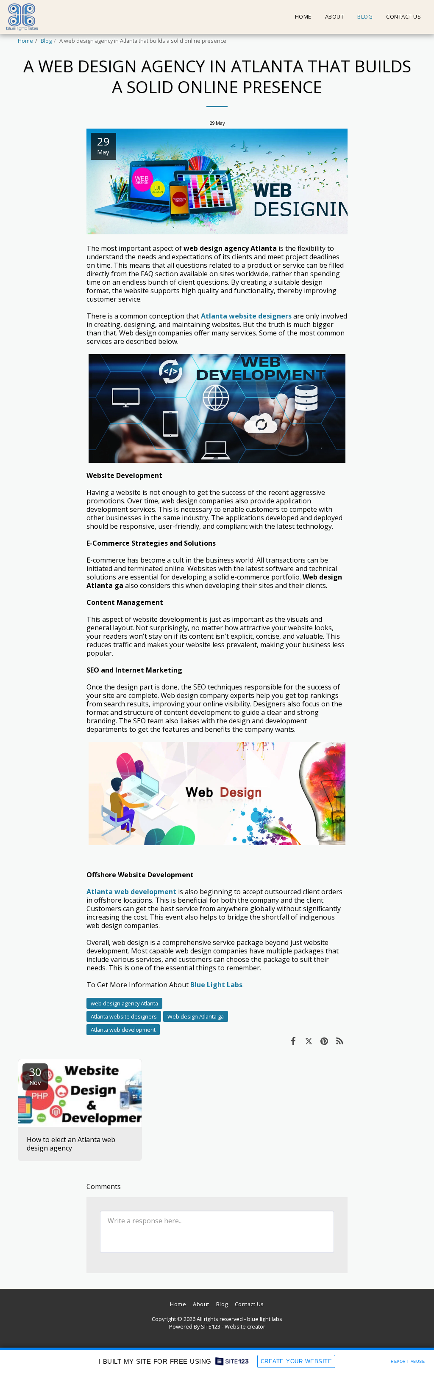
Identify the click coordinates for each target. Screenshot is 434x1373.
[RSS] (340, 1040)
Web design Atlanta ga (195, 1016)
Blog (46, 40)
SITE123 (210, 1326)
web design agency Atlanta (124, 1003)
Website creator (245, 1326)
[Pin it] (324, 1040)
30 (35, 1075)
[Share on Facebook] (293, 1040)
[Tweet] (309, 1040)
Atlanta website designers (124, 1016)
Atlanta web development (123, 1029)
